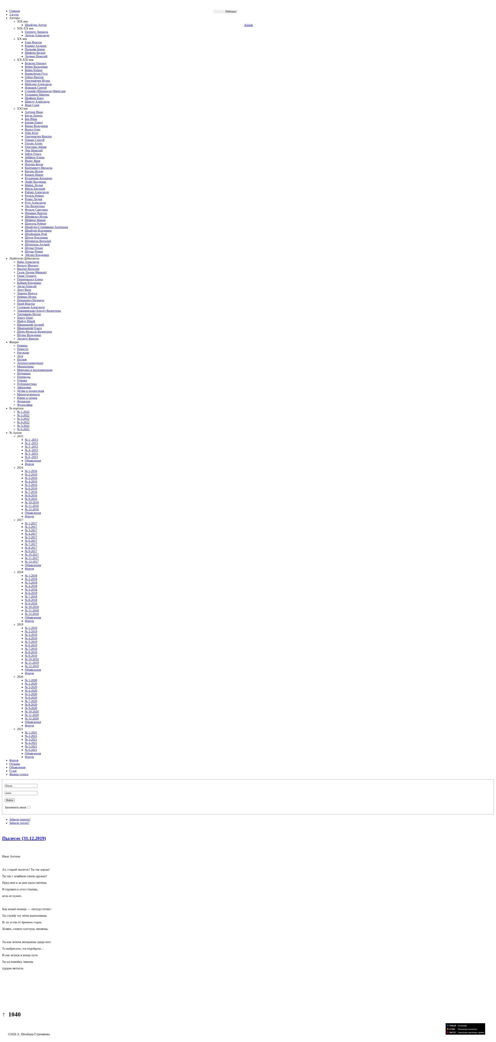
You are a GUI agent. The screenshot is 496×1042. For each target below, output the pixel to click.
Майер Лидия (34, 185)
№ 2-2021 (31, 736)
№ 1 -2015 (31, 439)
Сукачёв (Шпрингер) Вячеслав (45, 91)
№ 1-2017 (31, 523)
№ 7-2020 (31, 701)
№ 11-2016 (32, 506)
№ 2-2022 (23, 415)
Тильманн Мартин (37, 94)
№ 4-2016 (31, 481)
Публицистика (27, 384)
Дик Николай (34, 150)
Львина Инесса (27, 293)
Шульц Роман (34, 251)
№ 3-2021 (31, 739)
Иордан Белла (34, 164)
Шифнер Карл (34, 98)
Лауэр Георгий (26, 286)
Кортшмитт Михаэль (38, 167)
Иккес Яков (32, 160)
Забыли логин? (19, 823)
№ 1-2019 (31, 628)
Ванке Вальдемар (36, 126)
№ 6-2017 (31, 540)
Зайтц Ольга (33, 153)
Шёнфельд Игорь (36, 216)
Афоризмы (24, 387)
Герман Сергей (35, 140)
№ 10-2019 (32, 659)
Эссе (20, 356)
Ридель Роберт (34, 195)
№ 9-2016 (31, 499)
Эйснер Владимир (37, 255)
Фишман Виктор (36, 213)
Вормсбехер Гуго (36, 73)
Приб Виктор (26, 303)
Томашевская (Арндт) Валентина (39, 310)
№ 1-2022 (23, 411)
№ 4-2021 (31, 743)
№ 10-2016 (32, 502)
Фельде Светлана (36, 209)
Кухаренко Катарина (38, 178)
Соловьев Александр (31, 307)
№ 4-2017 (31, 533)
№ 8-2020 (31, 704)
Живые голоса (18, 774)
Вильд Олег (32, 129)
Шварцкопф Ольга (29, 328)
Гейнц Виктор (34, 77)
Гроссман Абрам (35, 147)
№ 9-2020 (31, 708)
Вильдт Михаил (27, 265)
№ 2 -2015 (31, 443)
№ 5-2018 (31, 589)
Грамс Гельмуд (26, 275)
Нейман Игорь (26, 296)
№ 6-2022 (23, 429)
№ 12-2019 (32, 666)
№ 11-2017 (32, 558)
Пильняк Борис (35, 49)
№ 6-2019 (31, 645)
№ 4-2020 (31, 690)
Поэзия (22, 359)
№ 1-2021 (31, 732)
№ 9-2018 (31, 603)
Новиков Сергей (36, 87)
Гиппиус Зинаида (36, 32)
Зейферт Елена (34, 157)
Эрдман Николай (36, 56)
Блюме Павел (34, 122)
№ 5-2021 (31, 746)
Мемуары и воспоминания (34, 370)
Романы (22, 345)
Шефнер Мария (35, 220)
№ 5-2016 (31, 485)
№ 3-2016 (31, 478)
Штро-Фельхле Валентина (34, 331)
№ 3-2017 (31, 530)
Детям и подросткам (30, 391)
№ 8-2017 (31, 547)
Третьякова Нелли (29, 314)
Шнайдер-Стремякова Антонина (46, 227)
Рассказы (23, 352)
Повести (22, 349)
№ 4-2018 (31, 586)
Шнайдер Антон (36, 25)
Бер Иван (31, 119)
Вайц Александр (28, 262)
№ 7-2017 (31, 544)
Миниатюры (25, 366)
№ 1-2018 (31, 575)
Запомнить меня (15, 807)
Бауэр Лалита (33, 115)
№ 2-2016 (31, 474)
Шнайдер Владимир (38, 230)
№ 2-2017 (31, 526)
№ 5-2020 (31, 694)
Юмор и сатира (27, 397)
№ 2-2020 (31, 683)
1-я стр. (14, 14)
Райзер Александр (37, 192)
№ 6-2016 (31, 488)
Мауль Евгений (35, 188)
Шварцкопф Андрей (30, 324)
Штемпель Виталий (38, 241)
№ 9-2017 (31, 551)
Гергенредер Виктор (38, 136)
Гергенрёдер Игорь (37, 80)
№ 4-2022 (23, 422)
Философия (24, 404)
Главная (14, 11)
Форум (29, 464)
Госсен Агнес (34, 143)
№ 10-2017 (32, 554)
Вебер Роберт (34, 70)
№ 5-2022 (23, 425)
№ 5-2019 (31, 641)
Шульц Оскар (34, 248)
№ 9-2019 (31, 655)
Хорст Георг (25, 317)
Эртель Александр (37, 35)
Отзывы (14, 763)
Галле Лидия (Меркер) (32, 272)
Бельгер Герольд (35, 63)
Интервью (24, 373)
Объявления (33, 460)
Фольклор (23, 401)
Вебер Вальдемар (36, 66)
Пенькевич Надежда (30, 300)
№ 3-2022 (23, 418)
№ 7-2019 (31, 648)
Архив (248, 25)
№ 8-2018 (31, 600)
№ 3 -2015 (31, 446)
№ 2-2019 (31, 631)
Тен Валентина (35, 206)
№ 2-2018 (31, 579)
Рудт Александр (35, 202)
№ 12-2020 (32, 718)
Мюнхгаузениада (28, 394)
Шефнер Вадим (35, 52)
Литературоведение (30, 363)
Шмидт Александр (37, 101)
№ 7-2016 (31, 492)
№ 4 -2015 (31, 450)
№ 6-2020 (31, 697)
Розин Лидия (33, 199)
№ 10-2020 (32, 711)
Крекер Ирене (34, 174)
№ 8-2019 (31, 652)
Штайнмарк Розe (36, 234)
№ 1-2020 (31, 680)
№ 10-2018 (32, 607)
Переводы (23, 377)
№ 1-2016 (31, 471)
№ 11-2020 (32, 715)
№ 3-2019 (31, 635)
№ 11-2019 (32, 662)
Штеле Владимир (36, 237)
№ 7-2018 (31, 596)
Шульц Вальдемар (29, 335)
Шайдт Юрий (26, 321)
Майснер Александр (38, 84)
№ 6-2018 (31, 593)
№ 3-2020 (31, 687)
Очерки (22, 380)
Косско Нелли (34, 171)
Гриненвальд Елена (30, 279)
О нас (13, 770)
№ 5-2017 (31, 537)
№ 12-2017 (32, 561)
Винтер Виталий (28, 269)
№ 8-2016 (31, 495)
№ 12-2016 (32, 509)
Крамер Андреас (36, 45)
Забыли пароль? (19, 819)
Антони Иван (34, 112)
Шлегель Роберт (35, 223)
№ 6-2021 (31, 750)
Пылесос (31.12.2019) (24, 838)
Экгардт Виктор (28, 338)
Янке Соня (32, 105)
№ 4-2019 (31, 638)
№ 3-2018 (31, 582)
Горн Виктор (33, 42)
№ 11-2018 (32, 610)
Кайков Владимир (29, 282)
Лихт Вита (24, 289)
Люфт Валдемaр (35, 181)
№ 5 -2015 (31, 453)
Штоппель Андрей (37, 244)
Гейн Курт (31, 133)
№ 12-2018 (32, 614)
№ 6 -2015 (31, 457)
